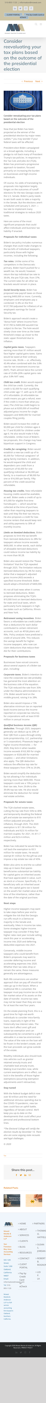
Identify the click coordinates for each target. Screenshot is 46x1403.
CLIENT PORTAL (13, 15)
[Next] (40, 1200)
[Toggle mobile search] (36, 24)
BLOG (22, 1246)
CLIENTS (23, 1240)
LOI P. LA (38, 1275)
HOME (23, 1223)
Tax (5, 1156)
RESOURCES (23, 1252)
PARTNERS (37, 1223)
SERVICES (23, 1235)
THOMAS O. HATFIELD (38, 1234)
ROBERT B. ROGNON (38, 1261)
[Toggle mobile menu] (41, 24)
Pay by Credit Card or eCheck (23, 1280)
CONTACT (23, 1258)
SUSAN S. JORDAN (38, 1247)
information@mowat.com (30, 2)
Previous (28, 81)
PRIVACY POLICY (27, 1348)
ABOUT (23, 1229)
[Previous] (5, 1200)
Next (37, 81)
